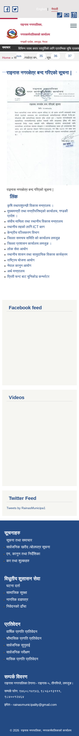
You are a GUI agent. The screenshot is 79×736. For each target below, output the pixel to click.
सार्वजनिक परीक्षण (18, 652)
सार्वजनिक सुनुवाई (18, 645)
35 (39, 56)
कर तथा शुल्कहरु (17, 561)
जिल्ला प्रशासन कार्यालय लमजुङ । (29, 243)
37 (68, 56)
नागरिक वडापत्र (17, 600)
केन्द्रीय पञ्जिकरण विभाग (23, 232)
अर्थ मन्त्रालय (16, 271)
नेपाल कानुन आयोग (19, 265)
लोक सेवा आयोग (17, 249)
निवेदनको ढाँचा (16, 606)
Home (6, 57)
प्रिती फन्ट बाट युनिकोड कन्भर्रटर (28, 276)
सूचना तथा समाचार (19, 540)
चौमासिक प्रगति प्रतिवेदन (23, 638)
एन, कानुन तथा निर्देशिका (23, 554)
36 (53, 56)
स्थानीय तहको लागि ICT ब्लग (26, 227)
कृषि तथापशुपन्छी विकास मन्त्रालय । (30, 205)
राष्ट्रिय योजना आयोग (20, 260)
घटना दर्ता (13, 586)
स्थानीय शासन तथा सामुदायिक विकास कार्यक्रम (37, 254)
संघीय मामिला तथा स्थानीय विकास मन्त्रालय (35, 221)
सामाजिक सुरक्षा (16, 593)
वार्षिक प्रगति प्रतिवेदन (21, 632)
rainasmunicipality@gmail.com (35, 704)
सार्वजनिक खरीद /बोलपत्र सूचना (28, 547)
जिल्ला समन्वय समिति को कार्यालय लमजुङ (33, 238)
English (41, 9)
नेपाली (54, 9)
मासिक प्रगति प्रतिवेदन (22, 659)
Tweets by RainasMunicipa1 (26, 508)
